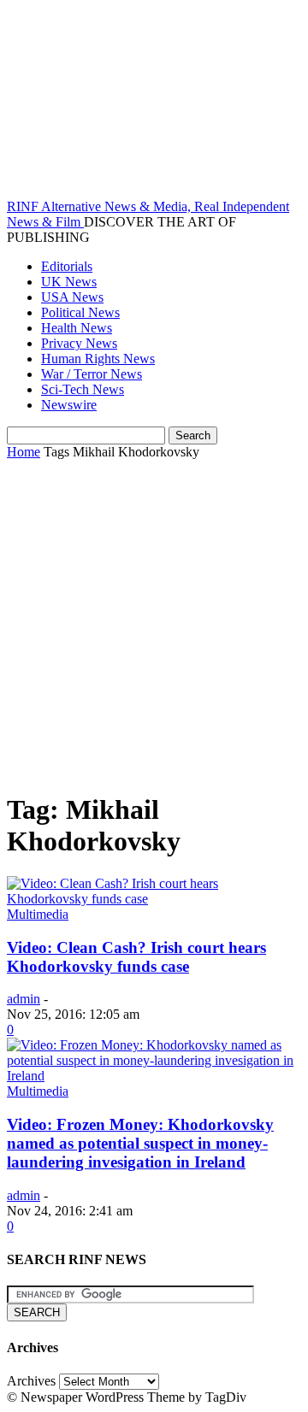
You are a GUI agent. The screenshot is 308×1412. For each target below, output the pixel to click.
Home (23, 451)
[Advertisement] (154, 622)
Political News (80, 312)
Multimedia (37, 914)
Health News (76, 328)
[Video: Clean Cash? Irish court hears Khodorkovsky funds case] (154, 898)
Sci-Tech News (82, 389)
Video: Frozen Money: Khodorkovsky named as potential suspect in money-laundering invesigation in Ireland (140, 1143)
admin (23, 998)
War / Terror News (91, 374)
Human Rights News (98, 358)
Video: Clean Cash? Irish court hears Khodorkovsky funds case (136, 956)
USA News (72, 297)
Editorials (66, 266)
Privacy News (79, 343)
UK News (69, 281)
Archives (31, 1381)
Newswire (69, 404)
